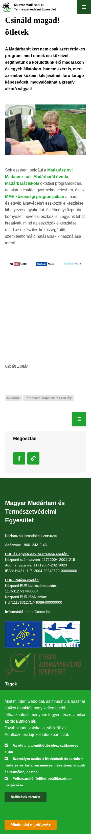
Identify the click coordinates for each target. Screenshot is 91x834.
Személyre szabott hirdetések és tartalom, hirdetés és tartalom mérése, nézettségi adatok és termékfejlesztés (45, 765)
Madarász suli (18, 177)
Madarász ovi (60, 170)
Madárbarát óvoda (50, 177)
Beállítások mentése (25, 797)
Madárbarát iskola (22, 183)
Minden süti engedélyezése (31, 825)
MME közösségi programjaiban (34, 196)
